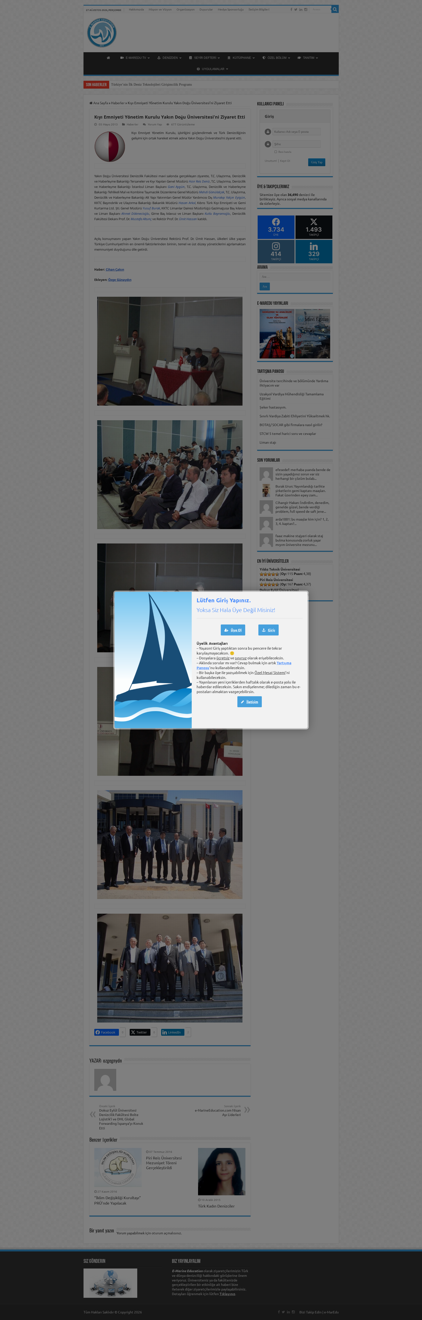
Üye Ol (236, 630)
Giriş (271, 630)
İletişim (252, 701)
